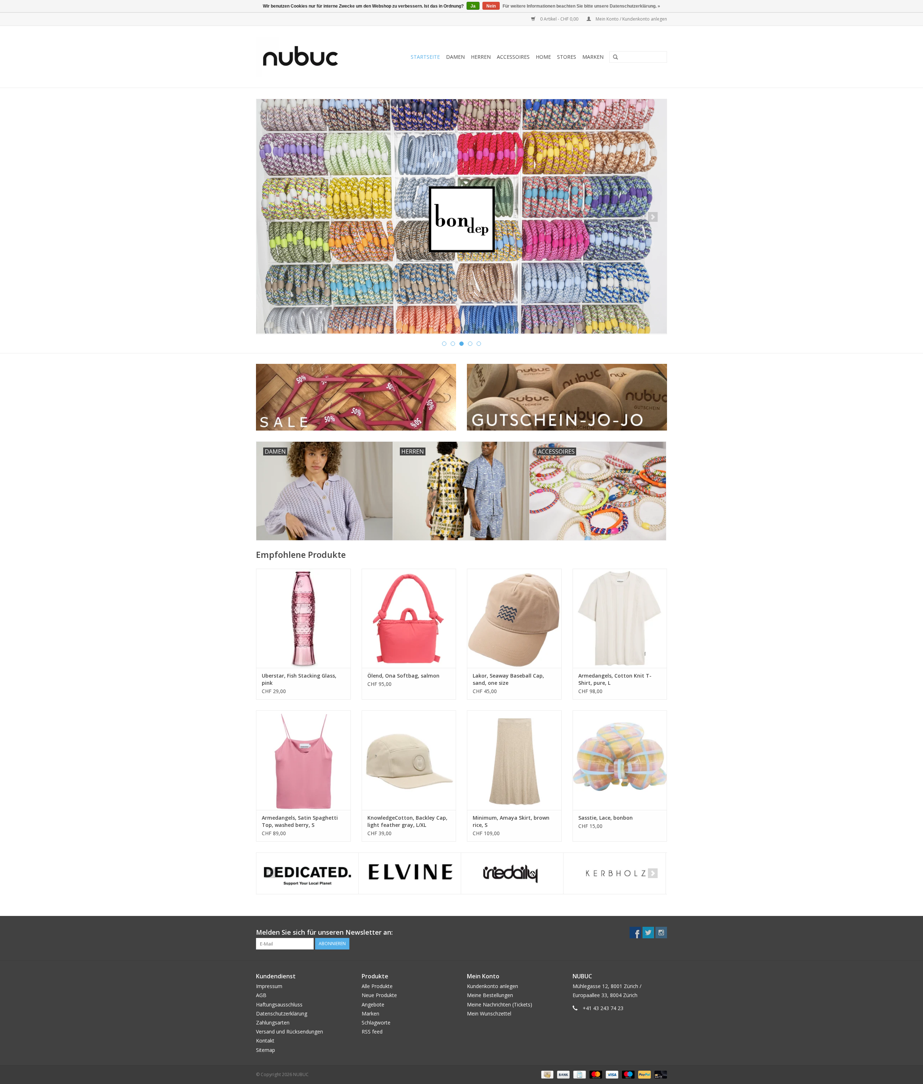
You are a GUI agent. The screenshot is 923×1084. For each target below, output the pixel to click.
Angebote (373, 1004)
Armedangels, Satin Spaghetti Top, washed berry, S (300, 821)
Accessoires (513, 56)
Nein (491, 6)
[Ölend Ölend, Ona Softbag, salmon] (409, 618)
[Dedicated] (307, 873)
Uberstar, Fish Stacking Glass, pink (299, 679)
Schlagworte (376, 1022)
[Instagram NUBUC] (661, 932)
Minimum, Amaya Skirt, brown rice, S (511, 821)
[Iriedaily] (512, 873)
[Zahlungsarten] (547, 1074)
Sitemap (265, 1049)
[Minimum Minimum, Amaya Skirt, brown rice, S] (514, 760)
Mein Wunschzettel (489, 1013)
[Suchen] (613, 57)
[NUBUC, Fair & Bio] (308, 57)
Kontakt (265, 1040)
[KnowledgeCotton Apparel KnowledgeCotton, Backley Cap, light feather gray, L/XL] (409, 760)
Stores (566, 56)
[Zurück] (270, 217)
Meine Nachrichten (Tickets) (499, 1004)
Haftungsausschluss (279, 1004)
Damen (455, 56)
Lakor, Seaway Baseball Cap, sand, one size (508, 679)
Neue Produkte (379, 995)
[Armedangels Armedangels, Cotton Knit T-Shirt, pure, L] (620, 618)
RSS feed (372, 1031)
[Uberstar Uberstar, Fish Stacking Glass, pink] (303, 618)
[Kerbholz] (615, 873)
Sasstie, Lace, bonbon (605, 817)
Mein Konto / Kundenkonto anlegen (631, 19)
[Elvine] (410, 873)
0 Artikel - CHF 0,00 (559, 19)
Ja (473, 6)
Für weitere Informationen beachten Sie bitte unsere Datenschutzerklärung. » (581, 6)
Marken (593, 56)
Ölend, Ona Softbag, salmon (403, 675)
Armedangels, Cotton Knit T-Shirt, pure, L (615, 679)
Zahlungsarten (273, 1022)
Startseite (425, 56)
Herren (481, 56)
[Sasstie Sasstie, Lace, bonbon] (620, 760)
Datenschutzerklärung (281, 1013)
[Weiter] (653, 217)
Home (543, 56)
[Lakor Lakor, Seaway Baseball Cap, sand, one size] (514, 618)
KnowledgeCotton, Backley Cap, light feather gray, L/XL (407, 821)
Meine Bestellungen (490, 995)
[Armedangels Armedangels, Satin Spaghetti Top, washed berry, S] (303, 760)
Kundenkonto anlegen (492, 986)
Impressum (269, 986)
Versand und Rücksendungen (289, 1031)
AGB (261, 995)
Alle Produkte (377, 986)
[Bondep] (461, 216)
